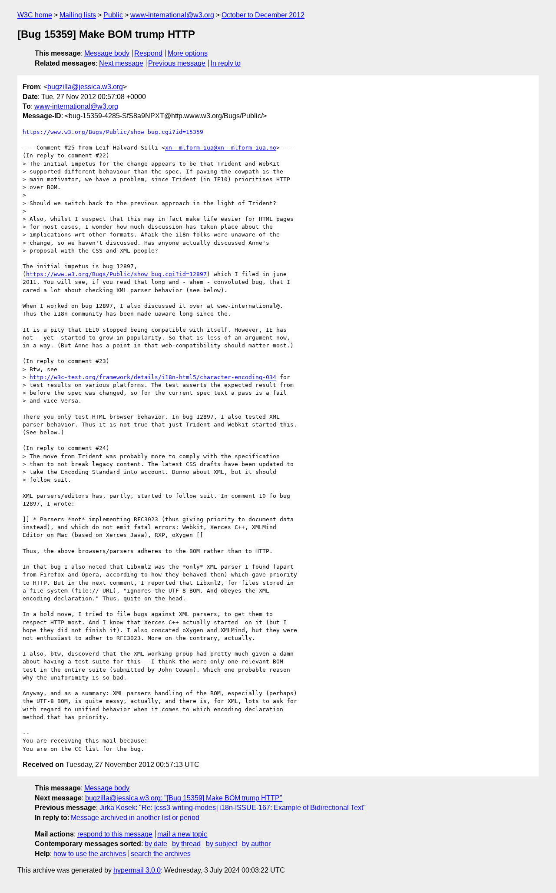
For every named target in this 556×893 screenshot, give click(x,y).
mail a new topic (182, 834)
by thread (186, 843)
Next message (121, 63)
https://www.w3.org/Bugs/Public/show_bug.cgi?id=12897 (116, 274)
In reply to (226, 63)
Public (113, 15)
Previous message (176, 63)
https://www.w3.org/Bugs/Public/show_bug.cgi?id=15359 (113, 132)
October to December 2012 (263, 15)
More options (188, 53)
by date (156, 843)
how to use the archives (89, 853)
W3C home (34, 15)
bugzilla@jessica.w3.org (85, 86)
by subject (221, 843)
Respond (148, 53)
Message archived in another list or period (135, 817)
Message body (106, 53)
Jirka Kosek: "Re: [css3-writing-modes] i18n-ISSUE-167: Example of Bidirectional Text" (232, 807)
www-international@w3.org (172, 15)
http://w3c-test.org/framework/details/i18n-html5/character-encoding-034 (153, 377)
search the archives (161, 853)
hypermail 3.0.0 (137, 870)
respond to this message (114, 834)
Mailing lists (78, 15)
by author (256, 843)
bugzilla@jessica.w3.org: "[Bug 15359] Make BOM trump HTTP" (183, 798)
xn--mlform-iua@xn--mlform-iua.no (220, 147)
